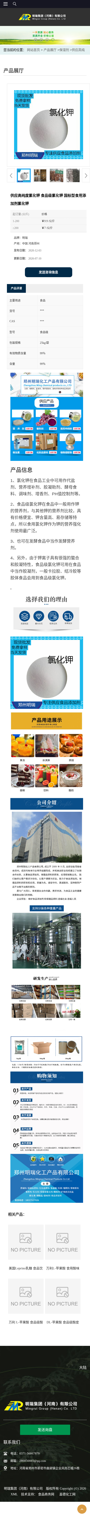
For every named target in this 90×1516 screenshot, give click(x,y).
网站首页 (33, 50)
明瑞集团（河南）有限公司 (23, 1488)
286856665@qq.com (32, 1460)
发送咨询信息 (48, 272)
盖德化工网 (67, 1494)
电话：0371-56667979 (25, 1453)
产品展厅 (50, 50)
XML (14, 1494)
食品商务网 (46, 1494)
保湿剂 (64, 50)
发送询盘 (45, 1430)
